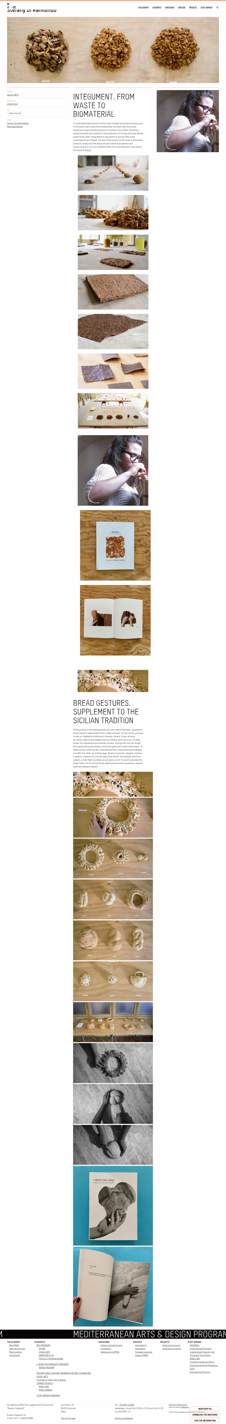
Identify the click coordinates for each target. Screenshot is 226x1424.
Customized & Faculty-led (202, 1352)
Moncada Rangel (15, 126)
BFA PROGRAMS (43, 1345)
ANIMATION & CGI (46, 1355)
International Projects (200, 1372)
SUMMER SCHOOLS (45, 1383)
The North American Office (202, 1362)
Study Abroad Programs (201, 1348)
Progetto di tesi (15, 113)
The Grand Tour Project (200, 1355)
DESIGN (42, 1348)
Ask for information (205, 1420)
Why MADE (14, 1345)
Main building (15, 1352)
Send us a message (124, 1418)
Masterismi (185, 1407)
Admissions (169, 7)
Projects (193, 7)
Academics (157, 7)
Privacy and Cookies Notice (178, 1405)
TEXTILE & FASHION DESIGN (51, 1358)
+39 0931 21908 (126, 1405)
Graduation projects (171, 1348)
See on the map (68, 1418)
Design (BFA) (13, 95)
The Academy (143, 7)
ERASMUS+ (195, 1345)
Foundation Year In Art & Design (51, 1380)
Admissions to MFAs (110, 1352)
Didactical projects (171, 1345)
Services (181, 7)
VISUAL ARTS (44, 1352)
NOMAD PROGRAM (46, 1367)
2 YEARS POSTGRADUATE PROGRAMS (53, 1364)
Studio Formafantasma (17, 123)
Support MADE (141, 1355)
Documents (14, 1355)
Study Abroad (206, 7)
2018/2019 (12, 104)
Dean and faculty (17, 1348)
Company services (143, 1352)
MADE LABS (44, 1386)
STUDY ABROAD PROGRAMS (48, 1395)
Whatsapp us (205, 1408)
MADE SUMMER (45, 1390)
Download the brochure (205, 1414)
